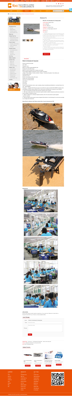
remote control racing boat (47, 341)
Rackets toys (12, 71)
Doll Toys (11, 56)
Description (26, 58)
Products (27, 10)
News (34, 10)
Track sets (12, 46)
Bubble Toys (12, 64)
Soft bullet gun (36, 388)
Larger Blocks (36, 381)
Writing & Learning (13, 31)
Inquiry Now (28, 365)
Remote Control (12, 48)
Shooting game (12, 70)
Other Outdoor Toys (13, 77)
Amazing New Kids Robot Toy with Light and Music (33, 342)
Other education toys (13, 32)
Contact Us (48, 10)
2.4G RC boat (30, 341)
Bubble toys (36, 383)
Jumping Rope (12, 76)
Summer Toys (12, 59)
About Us (18, 10)
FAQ (40, 10)
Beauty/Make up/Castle (14, 40)
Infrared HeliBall (47, 360)
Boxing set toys (12, 74)
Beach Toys (12, 61)
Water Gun (12, 62)
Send (30, 334)
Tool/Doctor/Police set (14, 39)
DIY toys (11, 28)
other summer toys (13, 65)
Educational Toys (12, 26)
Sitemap (9, 383)
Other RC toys (12, 54)
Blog (8, 384)
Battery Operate (12, 57)
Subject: (26, 320)
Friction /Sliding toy (13, 45)
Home (11, 10)
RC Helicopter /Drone (13, 50)
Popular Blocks (36, 378)
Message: (25, 328)
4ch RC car (35, 384)
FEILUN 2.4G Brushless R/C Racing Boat (35, 320)
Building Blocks (12, 29)
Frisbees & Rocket (13, 73)
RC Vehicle (12, 52)
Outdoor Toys (12, 67)
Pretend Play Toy (12, 36)
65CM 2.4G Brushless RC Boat (28, 344)
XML (8, 386)
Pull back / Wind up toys (14, 43)
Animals (10, 79)
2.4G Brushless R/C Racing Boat (37, 341)
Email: (26, 322)
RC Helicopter (36, 389)
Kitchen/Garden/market (14, 37)
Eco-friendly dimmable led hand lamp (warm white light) (59, 361)
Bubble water (36, 386)
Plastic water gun (37, 376)
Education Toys (36, 379)
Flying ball (12, 51)
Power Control (12, 42)
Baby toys (11, 34)
